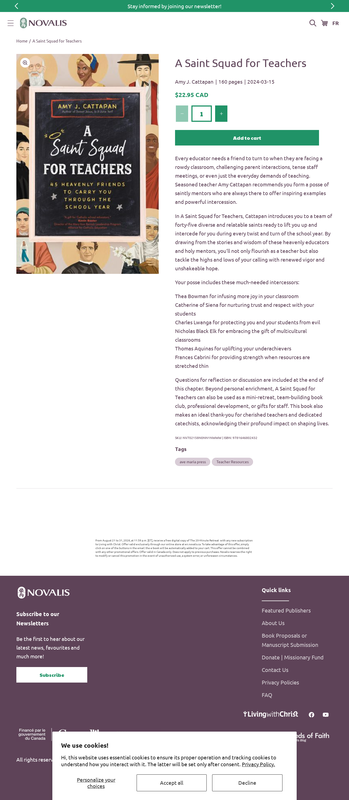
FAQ (267, 694)
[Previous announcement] (16, 6)
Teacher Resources (232, 461)
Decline (247, 782)
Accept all (171, 782)
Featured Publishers (286, 610)
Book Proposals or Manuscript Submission (290, 640)
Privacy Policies (280, 682)
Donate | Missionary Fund (293, 657)
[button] (10, 23)
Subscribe (52, 674)
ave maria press (193, 461)
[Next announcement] (333, 6)
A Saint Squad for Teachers (57, 40)
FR (335, 23)
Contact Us (275, 669)
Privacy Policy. (258, 764)
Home (22, 40)
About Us (273, 622)
